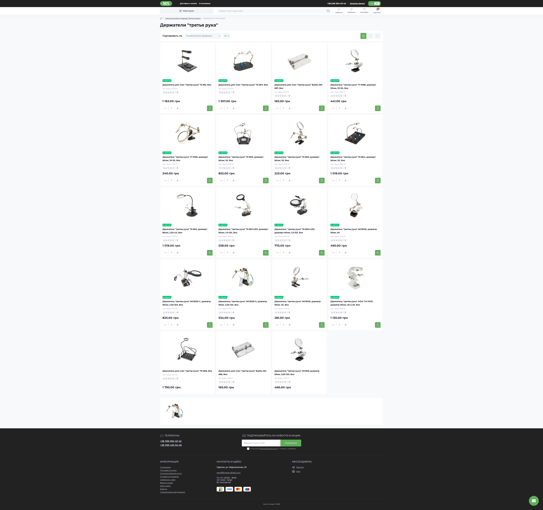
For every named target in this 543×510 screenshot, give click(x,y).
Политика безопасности (268, 449)
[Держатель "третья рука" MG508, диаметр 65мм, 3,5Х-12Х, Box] (299, 350)
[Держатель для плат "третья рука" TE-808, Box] (187, 350)
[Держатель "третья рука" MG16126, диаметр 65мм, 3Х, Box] (299, 277)
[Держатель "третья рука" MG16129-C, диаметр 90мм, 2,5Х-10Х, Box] (187, 277)
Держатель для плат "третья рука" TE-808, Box (187, 371)
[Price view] (378, 36)
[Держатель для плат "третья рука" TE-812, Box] (187, 61)
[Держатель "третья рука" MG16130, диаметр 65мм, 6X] (355, 205)
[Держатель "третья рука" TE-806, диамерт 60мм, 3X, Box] (243, 133)
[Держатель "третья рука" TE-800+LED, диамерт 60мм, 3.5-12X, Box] (299, 205)
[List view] (370, 36)
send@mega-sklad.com (229, 472)
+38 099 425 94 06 (171, 445)
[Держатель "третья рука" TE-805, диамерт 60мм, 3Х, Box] (299, 133)
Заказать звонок (357, 3)
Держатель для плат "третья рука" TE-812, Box (186, 85)
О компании (204, 3)
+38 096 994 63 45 (171, 441)
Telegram (300, 467)
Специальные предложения (172, 492)
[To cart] (210, 108)
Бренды (163, 489)
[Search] (328, 11)
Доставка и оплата (188, 3)
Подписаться (291, 443)
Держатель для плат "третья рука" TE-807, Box (243, 85)
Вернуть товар (166, 483)
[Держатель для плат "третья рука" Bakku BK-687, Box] (299, 61)
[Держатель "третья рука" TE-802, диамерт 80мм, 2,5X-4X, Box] (187, 205)
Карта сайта (165, 486)
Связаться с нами (167, 480)
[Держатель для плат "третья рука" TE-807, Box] (243, 61)
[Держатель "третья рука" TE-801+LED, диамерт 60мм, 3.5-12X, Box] (243, 205)
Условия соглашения (169, 477)
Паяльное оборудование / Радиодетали (183, 18)
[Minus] (165, 108)
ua (371, 3)
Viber (298, 471)
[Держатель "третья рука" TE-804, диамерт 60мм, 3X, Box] (355, 133)
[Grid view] (363, 36)
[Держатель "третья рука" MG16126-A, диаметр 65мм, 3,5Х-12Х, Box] (243, 277)
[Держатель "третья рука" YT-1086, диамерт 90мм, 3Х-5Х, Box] (355, 61)
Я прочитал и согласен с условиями (273, 449)
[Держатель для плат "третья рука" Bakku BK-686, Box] (243, 350)
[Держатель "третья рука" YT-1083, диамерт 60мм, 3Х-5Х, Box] (187, 133)
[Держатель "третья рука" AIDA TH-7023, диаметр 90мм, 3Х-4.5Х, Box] (355, 277)
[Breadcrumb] (161, 18)
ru (377, 3)
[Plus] (177, 108)
